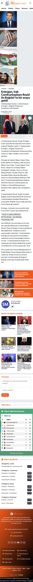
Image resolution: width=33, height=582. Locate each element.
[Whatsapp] (21, 542)
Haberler (3, 88)
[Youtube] (18, 542)
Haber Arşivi (8, 562)
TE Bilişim (20, 575)
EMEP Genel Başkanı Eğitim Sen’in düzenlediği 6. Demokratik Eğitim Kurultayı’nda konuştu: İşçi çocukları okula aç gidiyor (24, 330)
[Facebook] (9, 542)
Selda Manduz (15, 303)
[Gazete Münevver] (15, 3)
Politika (10, 8)
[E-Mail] (12, 306)
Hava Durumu (23, 550)
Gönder (5, 395)
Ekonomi (25, 8)
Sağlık (28, 568)
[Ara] (30, 3)
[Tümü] (31, 405)
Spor (19, 570)
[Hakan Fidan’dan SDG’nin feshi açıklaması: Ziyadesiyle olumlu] (8, 320)
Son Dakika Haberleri (24, 559)
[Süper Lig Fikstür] (31, 459)
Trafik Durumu (8, 553)
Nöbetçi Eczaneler (10, 550)
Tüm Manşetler (8, 559)
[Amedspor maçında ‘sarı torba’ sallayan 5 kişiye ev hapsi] (8, 341)
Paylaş (5, 136)
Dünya (17, 8)
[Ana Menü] (2, 3)
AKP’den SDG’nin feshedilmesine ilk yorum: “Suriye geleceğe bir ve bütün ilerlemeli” (8, 366)
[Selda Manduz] (5, 304)
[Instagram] (15, 542)
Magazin (14, 570)
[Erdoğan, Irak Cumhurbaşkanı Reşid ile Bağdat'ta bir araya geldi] (16, 124)
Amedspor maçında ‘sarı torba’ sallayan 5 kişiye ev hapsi (8, 348)
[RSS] (24, 542)
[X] (12, 542)
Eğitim (24, 568)
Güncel (3, 8)
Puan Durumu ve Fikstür (22, 554)
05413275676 (18, 532)
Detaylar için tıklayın (16, 453)
